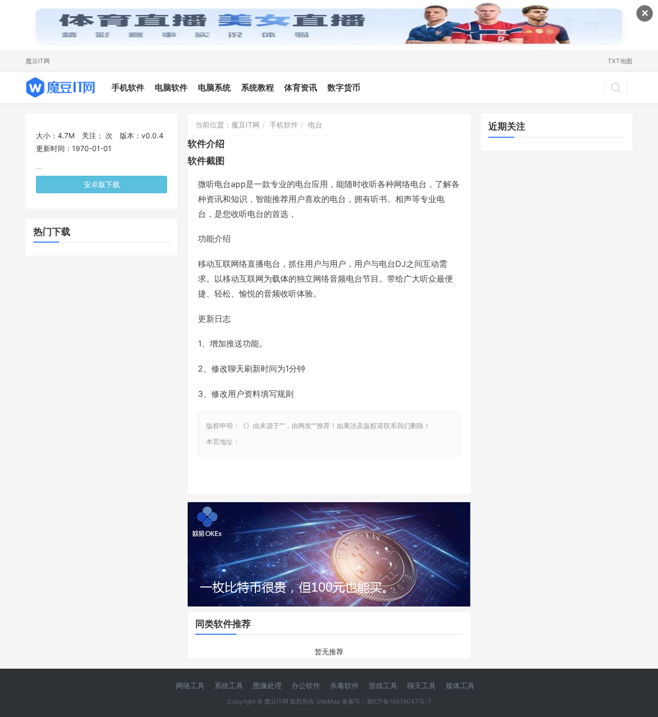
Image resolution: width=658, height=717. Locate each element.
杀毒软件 (344, 685)
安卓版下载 (102, 184)
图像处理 (267, 685)
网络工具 (190, 685)
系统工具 (228, 685)
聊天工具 (421, 685)
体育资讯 (300, 87)
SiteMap (328, 701)
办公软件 (305, 685)
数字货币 (343, 87)
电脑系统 (214, 87)
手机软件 (128, 87)
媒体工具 (460, 685)
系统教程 (257, 87)
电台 (315, 124)
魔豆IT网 (38, 61)
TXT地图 (620, 61)
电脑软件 (171, 87)
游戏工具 (383, 685)
